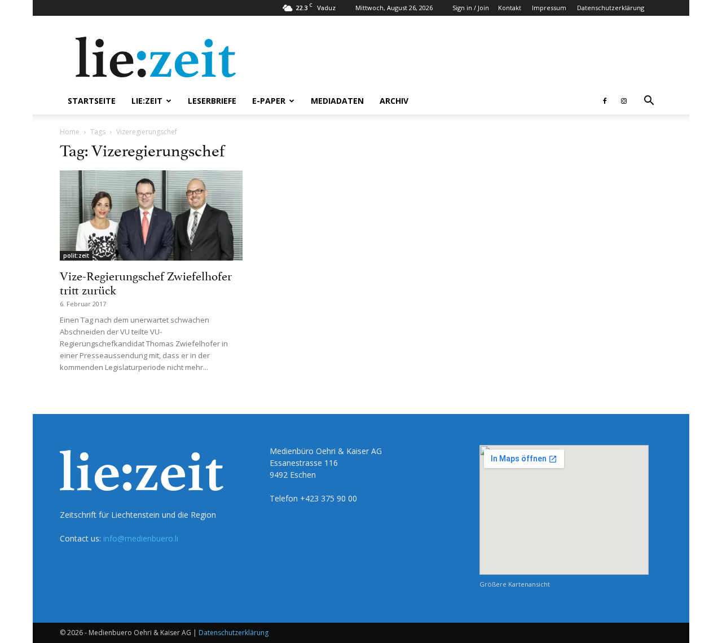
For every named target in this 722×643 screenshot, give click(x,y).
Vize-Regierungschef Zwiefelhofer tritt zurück (146, 282)
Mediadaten (337, 100)
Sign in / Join (470, 7)
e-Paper (268, 100)
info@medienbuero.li (140, 538)
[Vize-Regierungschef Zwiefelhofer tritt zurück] (151, 215)
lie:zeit (146, 100)
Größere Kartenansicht (514, 584)
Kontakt (509, 7)
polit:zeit (76, 255)
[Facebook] (604, 100)
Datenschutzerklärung (610, 7)
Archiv (394, 100)
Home (70, 131)
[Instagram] (623, 100)
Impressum (549, 7)
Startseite (92, 100)
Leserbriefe (212, 100)
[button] (648, 101)
